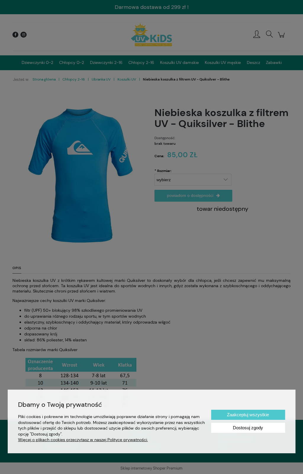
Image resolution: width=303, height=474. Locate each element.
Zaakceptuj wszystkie (248, 414)
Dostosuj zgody (248, 427)
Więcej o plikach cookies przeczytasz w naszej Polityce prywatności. (83, 439)
